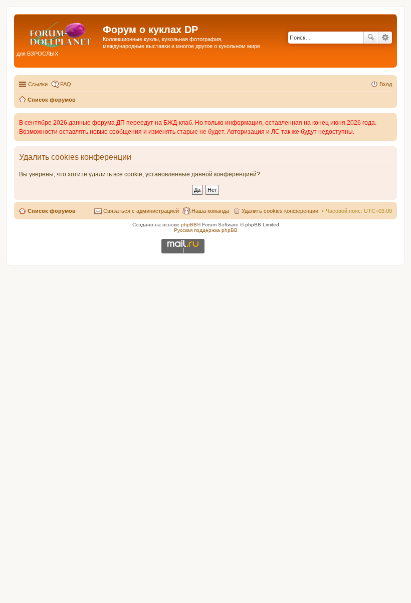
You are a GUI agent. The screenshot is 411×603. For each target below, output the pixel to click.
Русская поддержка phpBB (206, 230)
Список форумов (52, 211)
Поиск (370, 38)
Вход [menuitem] (385, 84)
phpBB (189, 224)
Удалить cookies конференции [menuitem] (280, 211)
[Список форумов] (60, 33)
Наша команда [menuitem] (210, 211)
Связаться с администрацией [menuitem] (141, 211)
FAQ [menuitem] (65, 84)
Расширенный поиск (385, 38)
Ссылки (38, 84)
